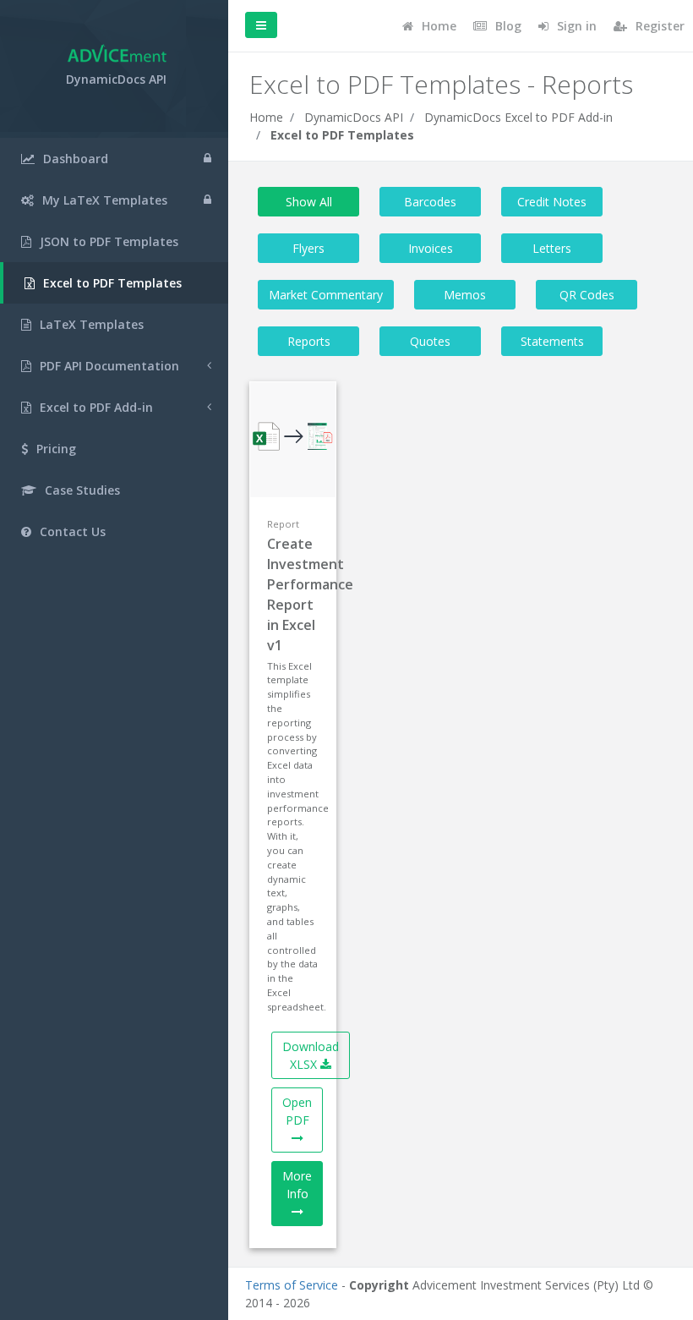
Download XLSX (310, 1055)
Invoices (430, 248)
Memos (465, 295)
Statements (552, 341)
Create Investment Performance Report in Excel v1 (293, 594)
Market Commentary (326, 295)
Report (283, 524)
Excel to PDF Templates (342, 135)
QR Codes (586, 295)
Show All (309, 202)
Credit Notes (552, 202)
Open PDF (297, 1111)
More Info (297, 1185)
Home (266, 117)
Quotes (430, 341)
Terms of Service (291, 1285)
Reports (308, 341)
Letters (551, 248)
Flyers (308, 248)
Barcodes (430, 202)
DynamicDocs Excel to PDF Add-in (518, 117)
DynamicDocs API (353, 117)
